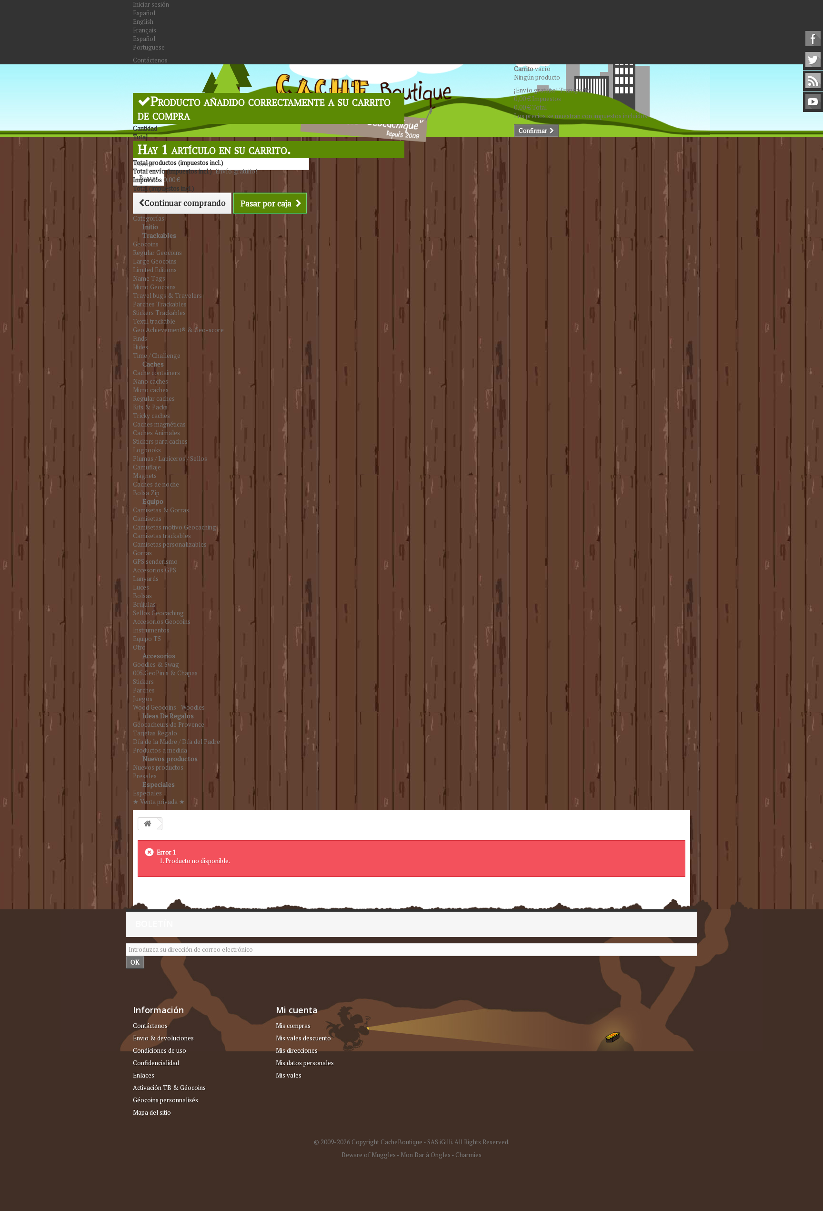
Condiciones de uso (159, 1050)
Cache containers (156, 372)
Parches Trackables (160, 304)
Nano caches (150, 381)
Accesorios (158, 655)
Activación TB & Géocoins (169, 1087)
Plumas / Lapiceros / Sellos (170, 458)
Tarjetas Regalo (155, 733)
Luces (141, 587)
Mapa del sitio (152, 1112)
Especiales (158, 784)
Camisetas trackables (162, 535)
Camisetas (147, 518)
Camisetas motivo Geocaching (174, 527)
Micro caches (151, 390)
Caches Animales (156, 432)
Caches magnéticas (159, 424)
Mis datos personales (305, 1062)
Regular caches (154, 398)
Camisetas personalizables (170, 544)
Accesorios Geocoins (162, 621)
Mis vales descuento (303, 1038)
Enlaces (143, 1075)
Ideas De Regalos (168, 715)
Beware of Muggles (368, 1154)
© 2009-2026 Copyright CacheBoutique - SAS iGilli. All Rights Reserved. (412, 1142)
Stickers (143, 681)
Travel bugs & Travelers (167, 295)
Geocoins (146, 244)
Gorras (142, 553)
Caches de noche (156, 484)
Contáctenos (150, 60)
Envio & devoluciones (163, 1038)
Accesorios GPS (154, 570)
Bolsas (142, 595)
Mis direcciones (297, 1050)
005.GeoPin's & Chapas (165, 673)
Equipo (152, 501)
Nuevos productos (170, 758)
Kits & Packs (150, 407)
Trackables (159, 235)
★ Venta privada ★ (159, 801)
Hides (140, 347)
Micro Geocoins (154, 287)
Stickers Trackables (159, 312)
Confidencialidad (156, 1062)
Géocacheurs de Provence (168, 724)
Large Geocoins (155, 261)
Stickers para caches (160, 441)
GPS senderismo (155, 561)
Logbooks (147, 450)
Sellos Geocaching (158, 613)
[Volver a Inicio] (148, 824)
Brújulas (144, 604)
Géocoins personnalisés (165, 1100)
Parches (144, 690)
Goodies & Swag (156, 664)
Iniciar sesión (151, 4)
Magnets (145, 475)
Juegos (142, 698)
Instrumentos (151, 630)
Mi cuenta (297, 1010)
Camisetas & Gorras (161, 510)
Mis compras (293, 1025)
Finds (140, 338)
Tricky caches (151, 415)
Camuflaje (147, 467)
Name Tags (149, 278)
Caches (153, 363)
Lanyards (146, 578)
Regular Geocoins (157, 252)
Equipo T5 (147, 638)
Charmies (468, 1154)
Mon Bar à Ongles (426, 1154)
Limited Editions (155, 269)
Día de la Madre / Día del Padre (176, 741)
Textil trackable (154, 321)
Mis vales (288, 1075)
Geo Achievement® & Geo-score (178, 330)
